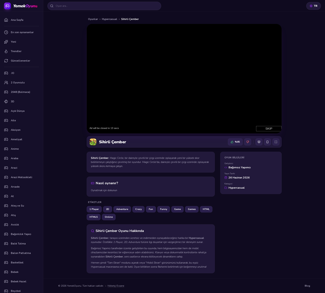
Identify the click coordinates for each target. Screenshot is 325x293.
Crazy (138, 209)
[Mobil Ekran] (267, 141)
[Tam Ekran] (275, 141)
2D (107, 209)
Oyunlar (93, 19)
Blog (307, 285)
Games (192, 209)
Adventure (122, 209)
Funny (163, 209)
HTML (206, 209)
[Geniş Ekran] (259, 141)
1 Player (94, 209)
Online (109, 217)
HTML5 (94, 217)
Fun (151, 209)
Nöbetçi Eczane (116, 285)
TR (315, 6)
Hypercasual (109, 19)
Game (177, 209)
